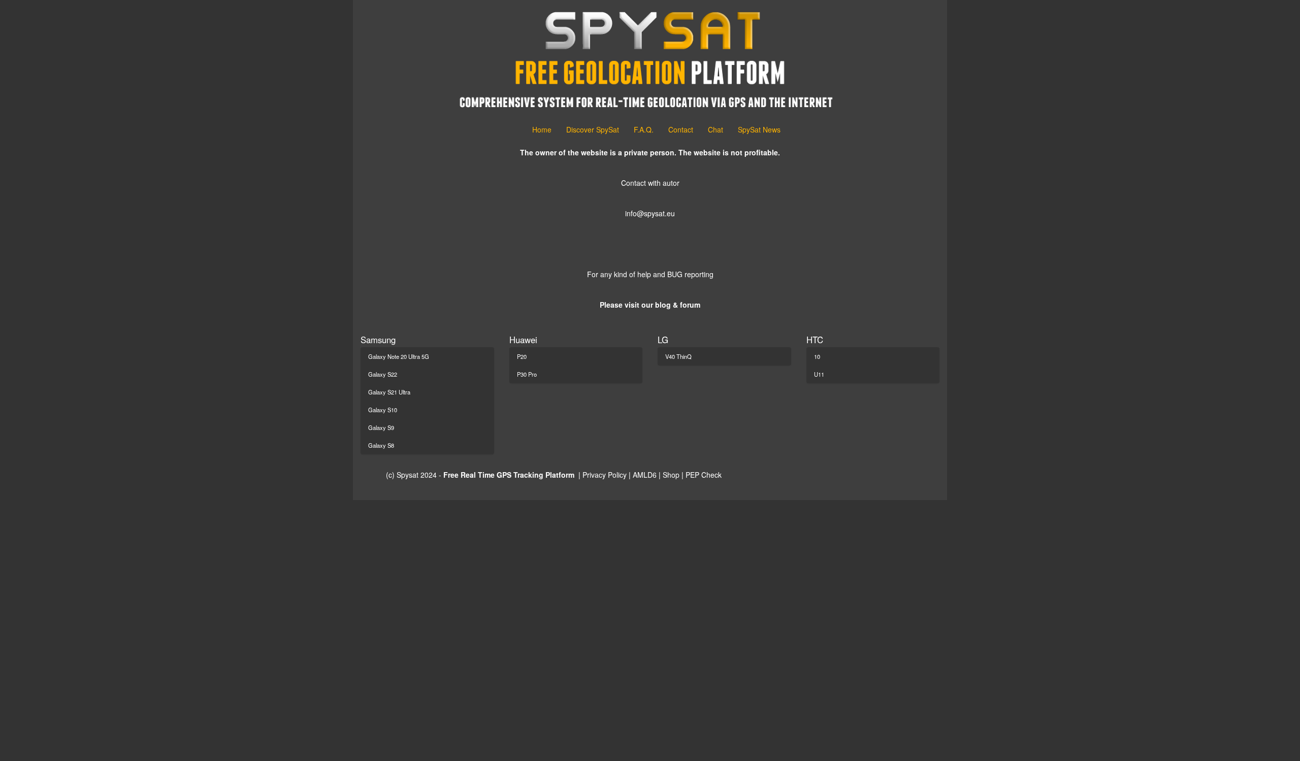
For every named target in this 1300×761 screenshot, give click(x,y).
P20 (522, 356)
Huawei (523, 340)
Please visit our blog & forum (650, 305)
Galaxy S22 (382, 374)
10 (817, 356)
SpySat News (759, 129)
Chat (715, 129)
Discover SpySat (592, 129)
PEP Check (704, 475)
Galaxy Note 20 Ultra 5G (398, 356)
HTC (814, 340)
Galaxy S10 (382, 410)
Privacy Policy (604, 475)
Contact (680, 129)
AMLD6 (645, 475)
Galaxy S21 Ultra (389, 392)
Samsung (378, 340)
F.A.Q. (644, 129)
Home (541, 129)
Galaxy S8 (381, 445)
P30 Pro (527, 374)
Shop (672, 475)
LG (663, 340)
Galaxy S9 (381, 427)
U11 (819, 374)
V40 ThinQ (678, 356)
